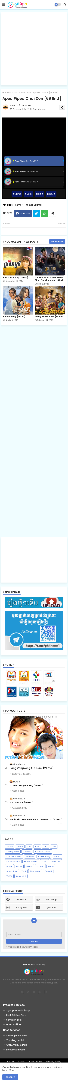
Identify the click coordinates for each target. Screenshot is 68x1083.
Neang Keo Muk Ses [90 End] (49, 316)
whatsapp (51, 899)
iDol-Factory (44, 856)
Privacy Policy (53, 1061)
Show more (57, 241)
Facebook (25, 213)
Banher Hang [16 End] (14, 316)
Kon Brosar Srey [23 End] (15, 277)
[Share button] (52, 213)
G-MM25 (30, 856)
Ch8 (54, 846)
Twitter (36, 213)
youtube (51, 907)
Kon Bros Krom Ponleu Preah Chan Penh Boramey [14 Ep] (49, 279)
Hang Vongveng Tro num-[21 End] (31, 768)
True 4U (48, 871)
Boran (20, 846)
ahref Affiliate (14, 1024)
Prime (50, 866)
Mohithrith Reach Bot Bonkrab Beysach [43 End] (35, 819)
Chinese (27, 851)
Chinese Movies (14, 856)
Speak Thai (11, 871)
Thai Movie (35, 871)
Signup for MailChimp (18, 1010)
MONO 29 (56, 861)
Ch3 (29, 846)
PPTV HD (40, 866)
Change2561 (12, 851)
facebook (21, 899)
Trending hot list (15, 1040)
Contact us (35, 1061)
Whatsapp (44, 213)
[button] (65, 4)
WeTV (9, 876)
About (21, 1061)
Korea (44, 861)
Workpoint (21, 876)
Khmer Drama (17, 92)
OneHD (29, 866)
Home (5, 92)
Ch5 (37, 846)
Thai (24, 871)
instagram (21, 907)
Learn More (8, 1070)
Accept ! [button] (10, 1077)
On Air (19, 866)
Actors (9, 846)
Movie (9, 866)
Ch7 (46, 846)
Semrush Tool (14, 1019)
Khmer (18, 204)
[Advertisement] (34, 49)
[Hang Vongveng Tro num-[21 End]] (34, 737)
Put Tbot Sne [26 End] (21, 802)
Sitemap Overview (16, 1035)
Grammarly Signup (16, 1044)
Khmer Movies (30, 861)
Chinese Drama (42, 851)
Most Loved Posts (15, 1049)
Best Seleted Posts (16, 1015)
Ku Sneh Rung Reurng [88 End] (26, 785)
